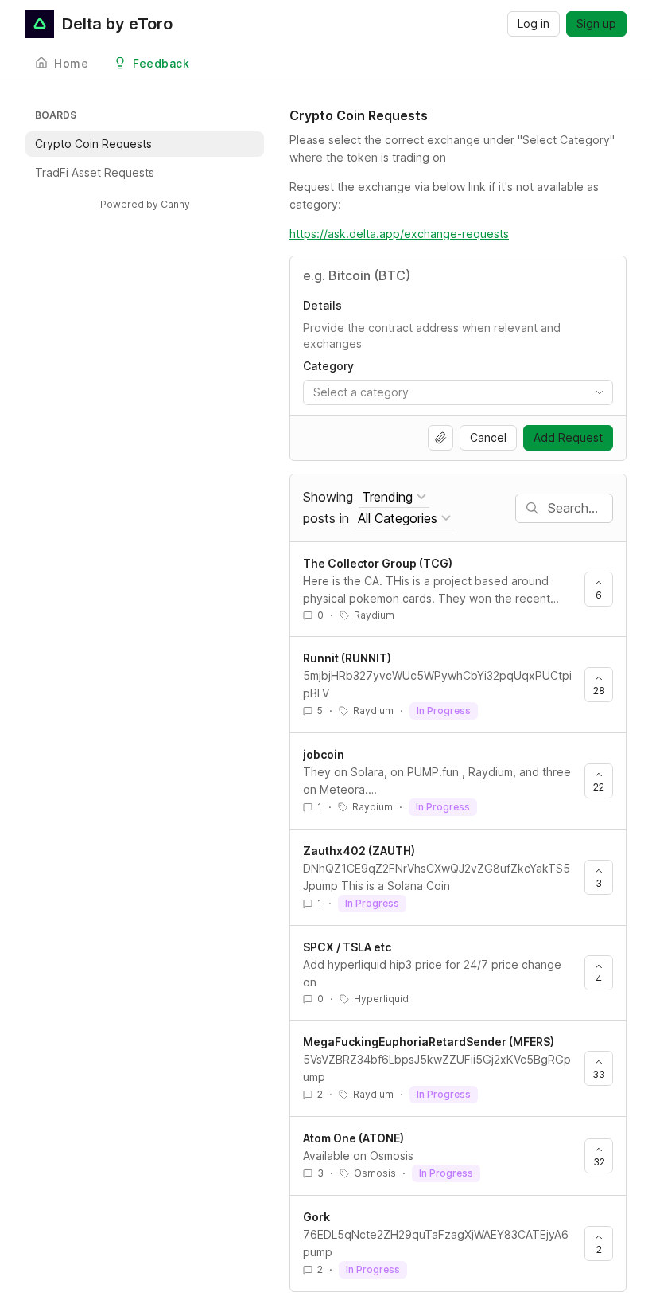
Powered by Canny (145, 204)
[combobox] (458, 392)
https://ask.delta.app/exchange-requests (399, 233)
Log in (533, 23)
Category (328, 366)
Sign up (596, 23)
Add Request (568, 437)
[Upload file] (440, 438)
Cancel (488, 437)
